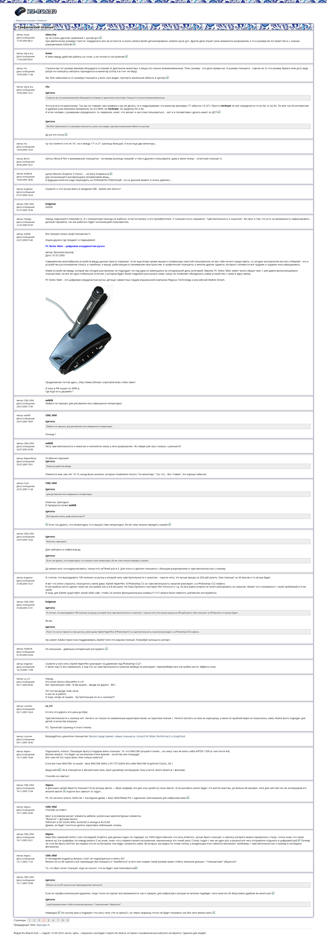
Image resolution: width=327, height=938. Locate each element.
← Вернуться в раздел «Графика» (30, 20)
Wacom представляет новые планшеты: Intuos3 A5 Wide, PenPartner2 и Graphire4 (137, 736)
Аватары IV (43, 924)
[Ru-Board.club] (36, 15)
